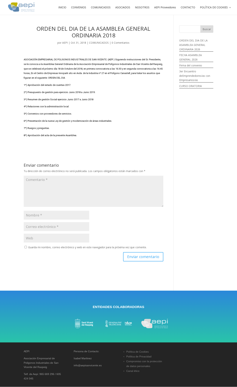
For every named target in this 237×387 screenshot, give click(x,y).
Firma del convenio (190, 65)
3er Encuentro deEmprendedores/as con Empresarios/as (194, 76)
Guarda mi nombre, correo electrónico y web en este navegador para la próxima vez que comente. (87, 247)
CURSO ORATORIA (190, 86)
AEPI (65, 42)
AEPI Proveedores (165, 7)
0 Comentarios (120, 42)
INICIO (62, 7)
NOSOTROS (142, 7)
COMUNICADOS (101, 7)
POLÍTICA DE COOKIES (214, 7)
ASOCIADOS (122, 7)
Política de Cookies (137, 351)
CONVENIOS (78, 7)
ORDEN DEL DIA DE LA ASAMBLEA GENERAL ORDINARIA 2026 (193, 45)
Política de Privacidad (138, 356)
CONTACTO (188, 7)
